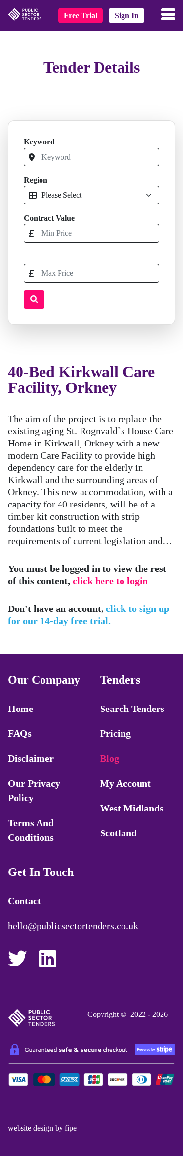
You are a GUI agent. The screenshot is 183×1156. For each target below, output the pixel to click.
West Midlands (131, 808)
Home (20, 708)
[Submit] (34, 299)
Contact (24, 900)
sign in (127, 15)
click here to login (110, 580)
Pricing (115, 733)
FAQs (20, 733)
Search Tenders (132, 708)
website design (30, 1128)
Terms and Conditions (31, 830)
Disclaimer (31, 758)
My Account (125, 783)
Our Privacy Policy (34, 790)
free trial (80, 15)
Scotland (118, 833)
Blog (109, 758)
